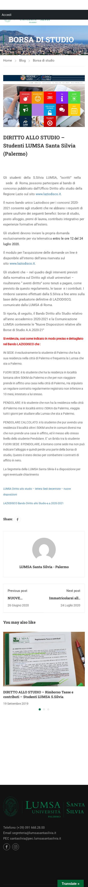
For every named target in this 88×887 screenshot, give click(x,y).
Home (7, 60)
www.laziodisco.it (48, 194)
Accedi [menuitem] (6, 14)
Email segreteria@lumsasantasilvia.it (29, 833)
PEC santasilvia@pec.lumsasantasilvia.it (32, 838)
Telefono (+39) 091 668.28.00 (24, 828)
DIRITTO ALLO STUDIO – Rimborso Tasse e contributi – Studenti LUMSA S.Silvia (38, 694)
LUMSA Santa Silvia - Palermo (44, 566)
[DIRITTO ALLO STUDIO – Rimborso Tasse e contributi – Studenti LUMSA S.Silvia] (44, 659)
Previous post (17, 591)
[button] (40, 709)
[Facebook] (17, 519)
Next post (73, 591)
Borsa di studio (43, 60)
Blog (22, 60)
